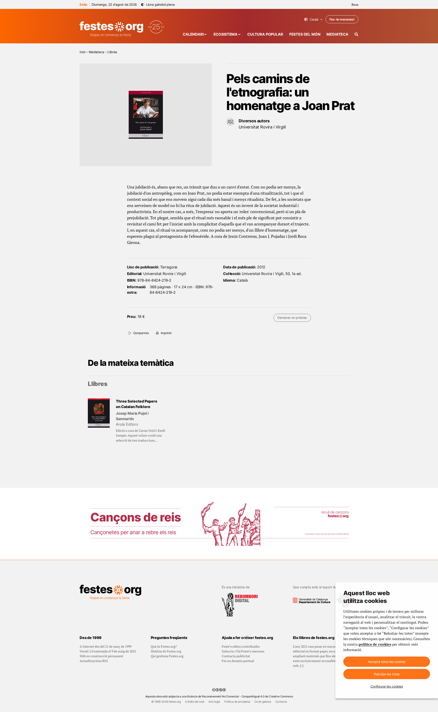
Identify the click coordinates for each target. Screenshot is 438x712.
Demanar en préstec (292, 317)
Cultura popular (265, 34)
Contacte (281, 701)
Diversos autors (254, 120)
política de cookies (375, 644)
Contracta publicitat (236, 656)
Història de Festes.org (166, 651)
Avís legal (214, 701)
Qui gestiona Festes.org (167, 656)
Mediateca (337, 34)
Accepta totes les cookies (387, 662)
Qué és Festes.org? (164, 646)
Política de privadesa (237, 701)
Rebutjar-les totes (386, 674)
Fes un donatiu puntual (238, 661)
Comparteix (141, 333)
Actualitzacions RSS (94, 661)
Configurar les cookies (386, 686)
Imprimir (166, 333)
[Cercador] (356, 34)
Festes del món (305, 34)
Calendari (193, 34)
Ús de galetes (262, 701)
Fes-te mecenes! (342, 19)
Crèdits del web (194, 701)
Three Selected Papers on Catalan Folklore (136, 404)
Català (313, 19)
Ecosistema (225, 34)
